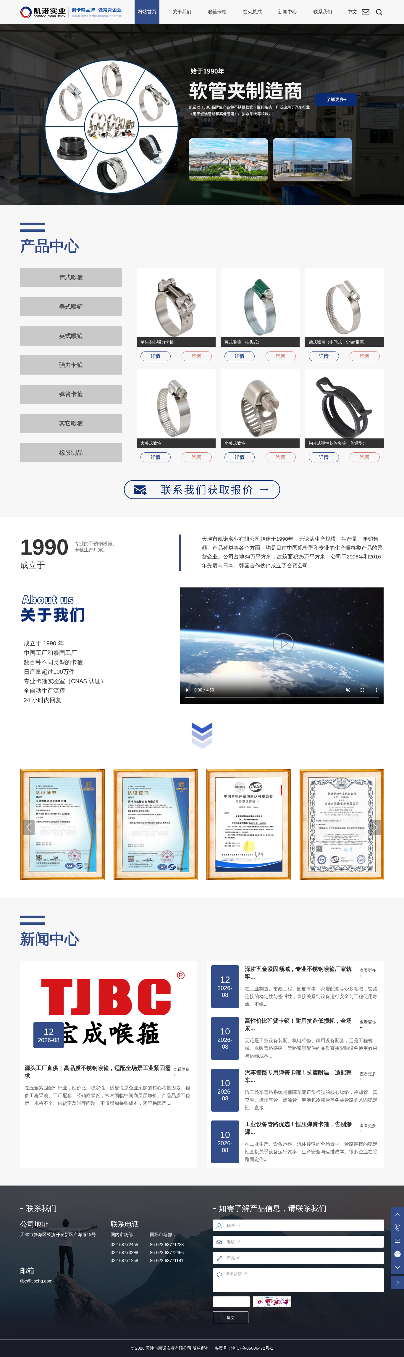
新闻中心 (287, 11)
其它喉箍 (71, 423)
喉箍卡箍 (217, 11)
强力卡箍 (71, 365)
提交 (231, 1317)
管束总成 (252, 11)
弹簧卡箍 (71, 394)
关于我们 (181, 11)
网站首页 (147, 11)
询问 (196, 356)
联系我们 (322, 11)
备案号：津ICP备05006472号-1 (244, 1348)
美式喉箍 (71, 306)
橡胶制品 (71, 452)
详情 (155, 356)
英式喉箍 (71, 336)
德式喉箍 (71, 277)
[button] (28, 827)
